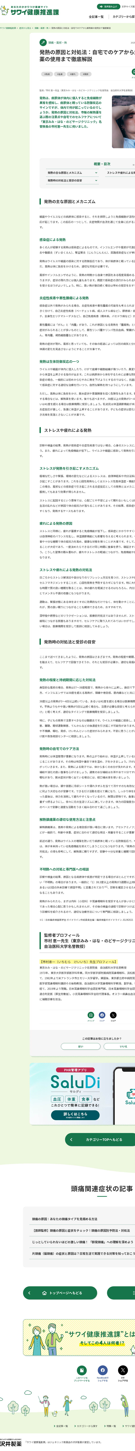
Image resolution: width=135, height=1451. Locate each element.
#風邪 (85, 74)
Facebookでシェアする (102, 1379)
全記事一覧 (62, 1426)
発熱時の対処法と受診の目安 (65, 180)
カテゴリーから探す (87, 1426)
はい (80, 1046)
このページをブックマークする (82, 1379)
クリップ (91, 1021)
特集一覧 (111, 1426)
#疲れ (72, 74)
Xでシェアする (123, 1379)
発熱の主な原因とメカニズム (65, 173)
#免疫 (47, 74)
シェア (102, 1020)
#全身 (60, 74)
